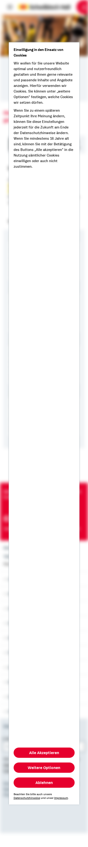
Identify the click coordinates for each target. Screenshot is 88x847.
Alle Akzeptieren (44, 752)
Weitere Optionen (44, 767)
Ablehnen (44, 782)
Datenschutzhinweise (27, 798)
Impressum (61, 798)
